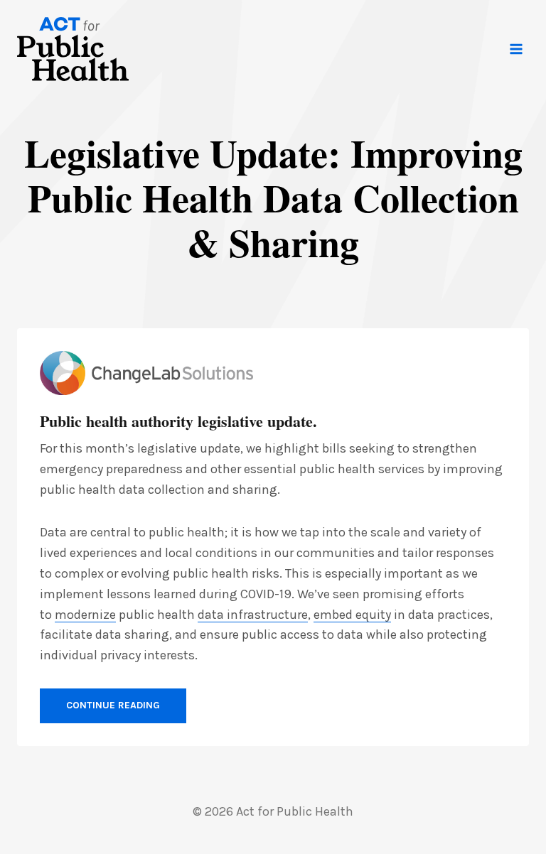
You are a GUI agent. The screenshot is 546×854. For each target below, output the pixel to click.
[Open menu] (516, 49)
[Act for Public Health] (73, 49)
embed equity (352, 614)
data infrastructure (253, 614)
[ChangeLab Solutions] (146, 373)
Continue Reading (113, 705)
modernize (85, 614)
